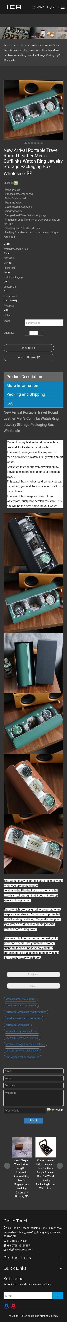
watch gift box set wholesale (22, 1037)
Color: (6, 281)
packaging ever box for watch (22, 1057)
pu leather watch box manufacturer (26, 1011)
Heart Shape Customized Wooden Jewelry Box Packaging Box (45, 1166)
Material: (8, 263)
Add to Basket (27, 357)
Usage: (7, 272)
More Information (22, 385)
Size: (6, 291)
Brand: (7, 253)
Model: (7, 244)
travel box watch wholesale (21, 1005)
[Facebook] (6, 1306)
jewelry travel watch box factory (24, 1018)
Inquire (26, 348)
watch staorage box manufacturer (25, 1044)
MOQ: (6, 310)
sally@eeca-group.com (20, 1249)
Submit (33, 1120)
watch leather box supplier (21, 999)
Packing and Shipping (25, 394)
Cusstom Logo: (11, 300)
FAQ (10, 403)
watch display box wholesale (22, 1031)
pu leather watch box (17, 1024)
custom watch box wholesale (22, 1050)
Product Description (24, 376)
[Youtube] (13, 1306)
